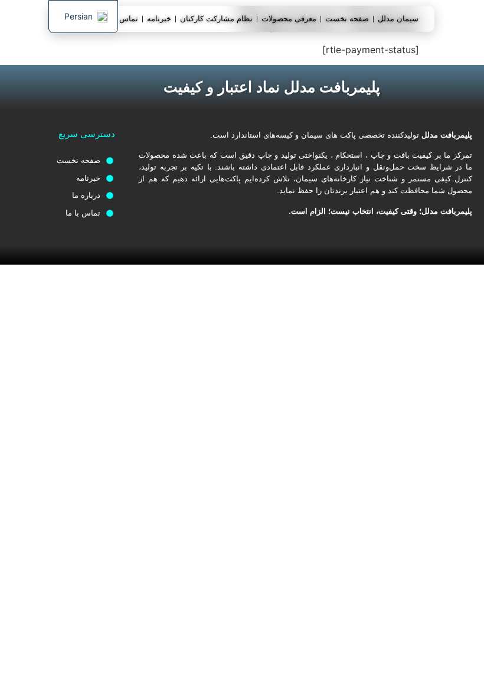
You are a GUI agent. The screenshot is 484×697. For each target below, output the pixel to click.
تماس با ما (120, 18)
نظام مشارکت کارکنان (216, 18)
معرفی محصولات (288, 18)
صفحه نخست (347, 18)
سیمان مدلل (398, 18)
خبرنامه (159, 18)
